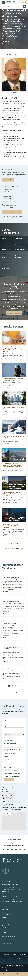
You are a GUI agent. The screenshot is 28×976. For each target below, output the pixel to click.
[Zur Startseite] (8, 2)
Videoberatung (15, 961)
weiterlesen (10, 589)
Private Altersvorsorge (19, 256)
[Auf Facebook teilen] (3, 849)
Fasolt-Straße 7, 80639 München (10, 954)
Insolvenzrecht (18, 238)
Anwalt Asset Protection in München (10, 904)
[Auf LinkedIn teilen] (16, 849)
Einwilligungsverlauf (5, 945)
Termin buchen (8, 179)
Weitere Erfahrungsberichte (14, 692)
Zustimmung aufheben (6, 947)
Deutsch (5, 927)
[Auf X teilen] (7, 849)
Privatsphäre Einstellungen (7, 943)
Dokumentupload (7, 767)
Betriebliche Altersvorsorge (19, 243)
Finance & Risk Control (20, 262)
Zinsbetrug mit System (7, 893)
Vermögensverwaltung (21, 249)
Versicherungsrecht (7, 262)
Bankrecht (4, 238)
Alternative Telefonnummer (10, 743)
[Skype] (24, 849)
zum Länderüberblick (14, 313)
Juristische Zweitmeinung (8, 914)
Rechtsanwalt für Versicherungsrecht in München (13, 901)
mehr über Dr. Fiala (6, 158)
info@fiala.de (8, 798)
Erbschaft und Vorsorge (5, 256)
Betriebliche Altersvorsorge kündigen (10, 899)
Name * (5, 720)
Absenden (9, 779)
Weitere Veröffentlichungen (14, 548)
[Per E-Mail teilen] (20, 849)
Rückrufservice (23, 954)
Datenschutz (5, 919)
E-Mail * (5, 726)
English (11, 927)
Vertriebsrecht (5, 268)
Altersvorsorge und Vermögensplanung (10, 884)
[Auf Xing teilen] (11, 849)
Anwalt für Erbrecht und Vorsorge (9, 896)
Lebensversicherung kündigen (8, 887)
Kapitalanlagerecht (6, 249)
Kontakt (4, 912)
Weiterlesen (6, 358)
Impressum (4, 917)
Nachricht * (6, 756)
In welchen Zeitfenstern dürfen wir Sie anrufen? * (12, 750)
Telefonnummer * (7, 737)
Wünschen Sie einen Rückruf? (10, 732)
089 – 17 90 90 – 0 (10, 793)
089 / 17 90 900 (12, 48)
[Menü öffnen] (24, 6)
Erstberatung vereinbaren (11, 212)
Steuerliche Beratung (4, 243)
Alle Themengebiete (14, 543)
